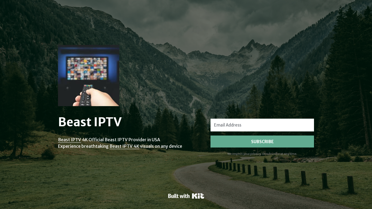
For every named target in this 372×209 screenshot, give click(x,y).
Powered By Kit (186, 196)
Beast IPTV (69, 139)
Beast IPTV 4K (124, 146)
